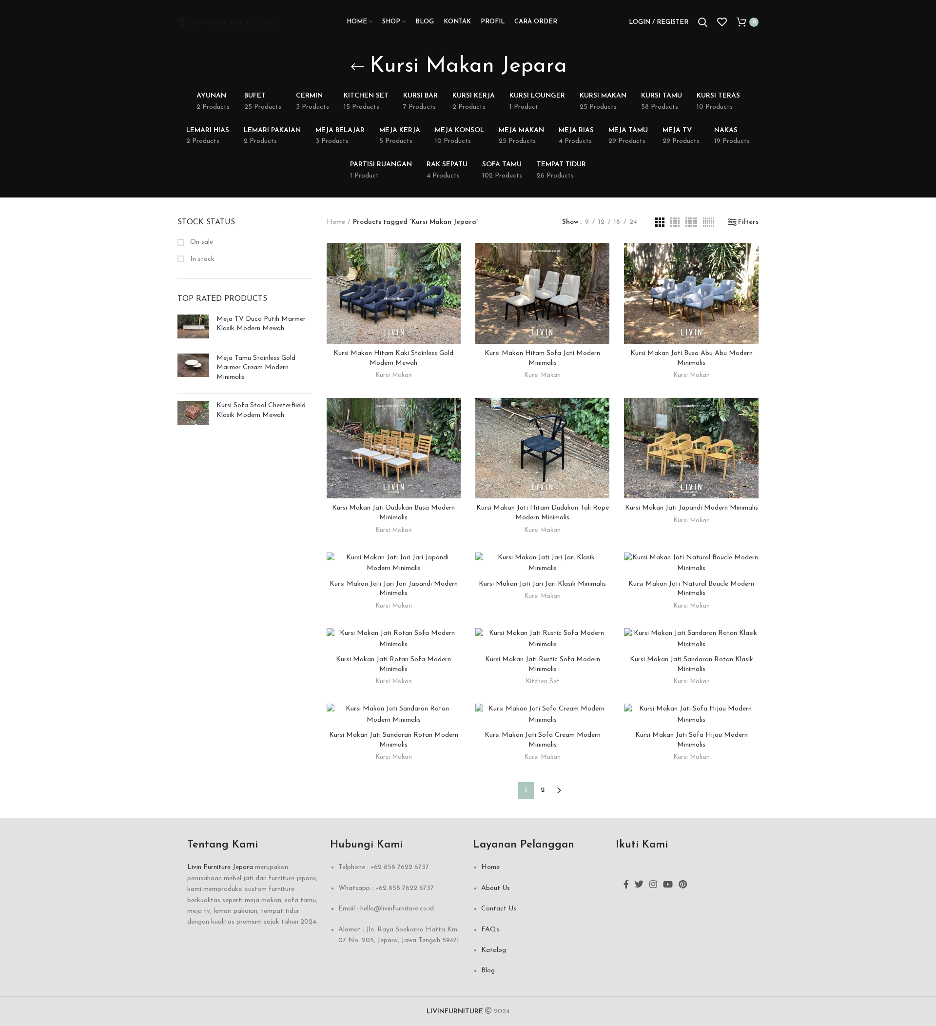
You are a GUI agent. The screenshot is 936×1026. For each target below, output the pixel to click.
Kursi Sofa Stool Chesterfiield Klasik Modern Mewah (261, 410)
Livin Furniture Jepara (220, 867)
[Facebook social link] (626, 884)
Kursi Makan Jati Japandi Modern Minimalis (691, 508)
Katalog (493, 950)
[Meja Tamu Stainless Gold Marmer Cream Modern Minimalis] (193, 370)
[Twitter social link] (639, 884)
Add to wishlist (453, 303)
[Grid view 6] (708, 222)
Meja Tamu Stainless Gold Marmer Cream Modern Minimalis (255, 368)
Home (336, 222)
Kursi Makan (393, 375)
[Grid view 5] (691, 222)
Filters (748, 222)
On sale (200, 242)
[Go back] (357, 67)
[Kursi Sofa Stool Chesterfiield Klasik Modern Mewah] (193, 413)
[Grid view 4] (675, 222)
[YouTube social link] (668, 884)
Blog (488, 970)
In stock (201, 259)
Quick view (453, 281)
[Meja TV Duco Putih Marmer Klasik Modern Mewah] (193, 326)
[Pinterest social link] (683, 884)
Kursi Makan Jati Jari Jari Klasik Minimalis (542, 584)
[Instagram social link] (653, 884)
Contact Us (498, 908)
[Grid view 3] (659, 222)
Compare (453, 259)
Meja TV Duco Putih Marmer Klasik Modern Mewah (261, 324)
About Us (495, 888)
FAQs (490, 929)
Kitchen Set (543, 681)
